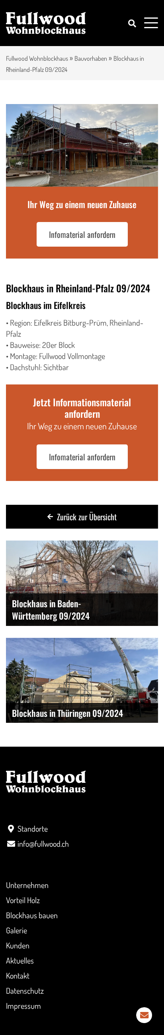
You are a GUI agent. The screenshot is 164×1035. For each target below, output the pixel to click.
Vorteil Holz (23, 900)
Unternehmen (27, 885)
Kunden (17, 945)
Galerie (16, 930)
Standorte (33, 828)
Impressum (23, 1005)
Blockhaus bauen (32, 915)
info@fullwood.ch (43, 843)
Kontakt (17, 975)
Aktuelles (20, 960)
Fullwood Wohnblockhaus (37, 58)
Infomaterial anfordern (82, 234)
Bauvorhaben (90, 58)
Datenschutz (25, 990)
